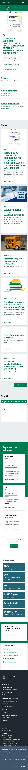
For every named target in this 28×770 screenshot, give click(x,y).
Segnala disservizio (7, 692)
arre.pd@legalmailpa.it (10, 741)
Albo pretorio (5, 703)
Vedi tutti (14, 546)
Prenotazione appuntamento (9, 690)
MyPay (4, 695)
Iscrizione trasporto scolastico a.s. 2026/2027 (13, 261)
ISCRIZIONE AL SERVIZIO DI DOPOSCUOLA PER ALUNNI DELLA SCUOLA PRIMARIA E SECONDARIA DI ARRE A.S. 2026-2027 (14, 160)
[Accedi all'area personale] (23, 2)
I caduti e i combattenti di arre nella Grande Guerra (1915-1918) (13, 365)
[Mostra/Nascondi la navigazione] (2, 8)
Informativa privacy (7, 712)
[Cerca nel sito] (25, 8)
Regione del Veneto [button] (6, 2)
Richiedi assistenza (7, 687)
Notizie (6, 149)
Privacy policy (12, 753)
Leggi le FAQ (5, 717)
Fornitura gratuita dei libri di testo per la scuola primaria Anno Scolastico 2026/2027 (14, 305)
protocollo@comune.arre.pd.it (13, 740)
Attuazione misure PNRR (8, 706)
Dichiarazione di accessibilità (9, 715)
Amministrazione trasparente (9, 701)
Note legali (5, 720)
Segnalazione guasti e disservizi (14, 336)
